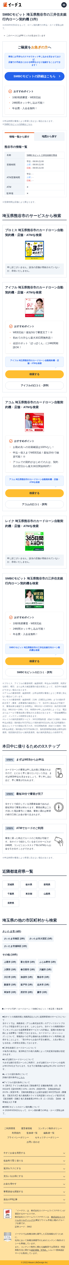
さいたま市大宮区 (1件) (40, 938)
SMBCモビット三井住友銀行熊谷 (42, 155)
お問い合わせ (33, 1142)
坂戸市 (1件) (26, 984)
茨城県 (11, 884)
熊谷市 (60, 1009)
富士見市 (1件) (28, 962)
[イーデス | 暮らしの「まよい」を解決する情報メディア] (12, 6)
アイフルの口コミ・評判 (34, 385)
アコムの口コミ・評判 (34, 504)
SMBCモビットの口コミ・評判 (34, 672)
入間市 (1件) (10, 969)
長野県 (11, 903)
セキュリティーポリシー (47, 1137)
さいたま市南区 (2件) (14, 938)
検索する (34, 374)
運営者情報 (26, 1128)
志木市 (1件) (43, 984)
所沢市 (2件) (26, 992)
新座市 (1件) (10, 984)
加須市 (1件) (26, 977)
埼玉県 (51, 1009)
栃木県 (29, 884)
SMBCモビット (39, 1009)
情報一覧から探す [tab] (19, 136)
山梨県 (47, 893)
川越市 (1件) (45, 969)
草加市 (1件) (10, 992)
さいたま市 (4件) (11, 931)
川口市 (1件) (10, 977)
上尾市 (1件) (10, 962)
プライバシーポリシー (18, 1137)
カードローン (24, 1009)
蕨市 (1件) (42, 992)
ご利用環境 (9, 1128)
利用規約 (16, 1133)
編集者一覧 (49, 1133)
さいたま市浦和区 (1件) (15, 946)
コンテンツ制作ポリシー (50, 1128)
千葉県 (11, 893)
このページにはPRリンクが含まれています (25, 35)
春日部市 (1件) (28, 969)
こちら (22, 1077)
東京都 (29, 893)
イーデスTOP (10, 1009)
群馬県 (47, 884)
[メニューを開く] (64, 5)
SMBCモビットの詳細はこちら (35, 76)
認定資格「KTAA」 (39, 1250)
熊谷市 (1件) (43, 977)
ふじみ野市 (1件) (47, 962)
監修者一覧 (32, 1133)
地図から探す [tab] (49, 136)
